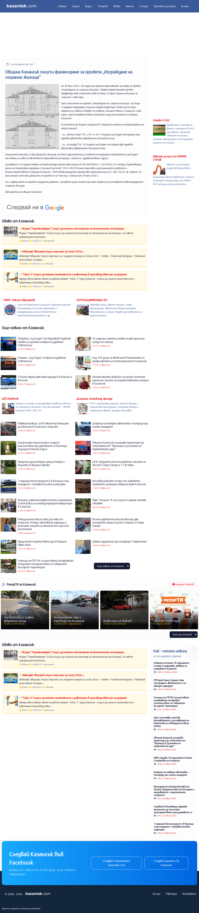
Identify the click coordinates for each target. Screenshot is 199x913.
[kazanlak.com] (37, 894)
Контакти (189, 893)
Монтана (26, 908)
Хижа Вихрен (35, 908)
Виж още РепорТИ (182, 634)
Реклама (171, 893)
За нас (156, 893)
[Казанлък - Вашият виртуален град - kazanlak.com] (21, 6)
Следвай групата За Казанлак (166, 863)
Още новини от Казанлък (111, 566)
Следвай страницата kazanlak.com (116, 863)
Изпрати (184, 584)
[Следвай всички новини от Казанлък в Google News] (35, 205)
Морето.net (16, 908)
